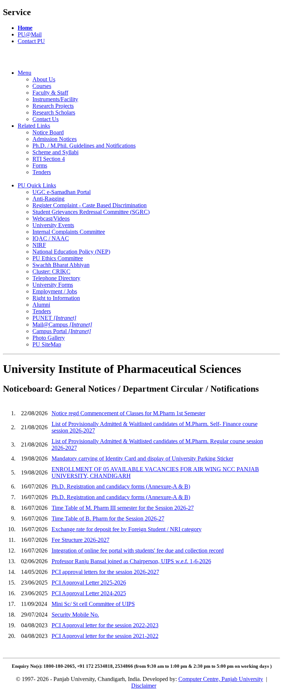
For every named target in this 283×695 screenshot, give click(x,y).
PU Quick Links (37, 185)
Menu (24, 73)
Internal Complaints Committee (68, 232)
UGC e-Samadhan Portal (61, 192)
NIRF (39, 245)
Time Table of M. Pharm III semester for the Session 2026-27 (123, 508)
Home (25, 28)
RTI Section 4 (48, 159)
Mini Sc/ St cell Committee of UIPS (93, 604)
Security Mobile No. (75, 614)
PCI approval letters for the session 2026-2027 (105, 572)
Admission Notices (54, 139)
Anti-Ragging (48, 198)
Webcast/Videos (51, 218)
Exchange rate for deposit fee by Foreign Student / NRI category (127, 529)
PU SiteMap (46, 344)
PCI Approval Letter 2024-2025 (89, 593)
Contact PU (31, 41)
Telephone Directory (56, 278)
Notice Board (48, 132)
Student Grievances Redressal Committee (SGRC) (91, 212)
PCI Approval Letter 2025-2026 (89, 582)
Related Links (34, 126)
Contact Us (45, 119)
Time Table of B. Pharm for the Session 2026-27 (108, 518)
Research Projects (53, 106)
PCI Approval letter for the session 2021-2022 (105, 636)
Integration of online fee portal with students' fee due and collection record (138, 550)
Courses (41, 86)
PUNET (54, 318)
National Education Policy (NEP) (71, 251)
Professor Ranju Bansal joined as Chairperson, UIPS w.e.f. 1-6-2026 (131, 561)
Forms (39, 165)
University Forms (52, 285)
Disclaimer (143, 685)
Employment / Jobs (54, 291)
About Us (43, 79)
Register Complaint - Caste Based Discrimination (89, 205)
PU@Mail (30, 34)
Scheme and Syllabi (55, 152)
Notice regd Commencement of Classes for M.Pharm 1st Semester (128, 413)
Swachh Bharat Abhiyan (61, 265)
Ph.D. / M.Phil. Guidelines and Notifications (84, 145)
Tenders (41, 172)
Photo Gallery (48, 338)
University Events (53, 225)
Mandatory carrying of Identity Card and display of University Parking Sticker (142, 458)
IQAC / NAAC (50, 238)
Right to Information (56, 298)
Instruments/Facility (55, 99)
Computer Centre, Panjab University (220, 679)
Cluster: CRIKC (51, 271)
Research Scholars (53, 112)
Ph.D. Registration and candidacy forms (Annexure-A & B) (121, 486)
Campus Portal (61, 331)
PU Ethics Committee (57, 258)
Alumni (41, 304)
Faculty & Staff (50, 92)
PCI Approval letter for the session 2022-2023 (105, 625)
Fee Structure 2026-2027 (80, 540)
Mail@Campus (62, 324)
